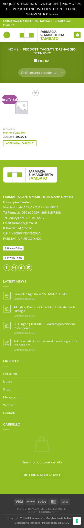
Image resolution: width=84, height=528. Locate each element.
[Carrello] (77, 35)
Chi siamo (10, 373)
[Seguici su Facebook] (6, 267)
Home (13, 49)
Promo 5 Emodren (14, 132)
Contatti (9, 413)
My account (11, 397)
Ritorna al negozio (42, 475)
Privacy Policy (14, 257)
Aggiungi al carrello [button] (20, 143)
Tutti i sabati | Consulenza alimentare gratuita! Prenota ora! (46, 343)
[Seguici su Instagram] (14, 267)
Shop (6, 389)
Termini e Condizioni (42, 511)
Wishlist (9, 405)
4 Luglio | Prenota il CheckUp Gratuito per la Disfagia (44, 309)
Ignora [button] (53, 14)
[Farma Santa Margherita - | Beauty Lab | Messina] (42, 35)
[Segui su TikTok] (21, 267)
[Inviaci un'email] (28, 267)
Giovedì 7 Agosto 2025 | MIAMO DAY (40, 294)
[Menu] (6, 35)
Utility (7, 381)
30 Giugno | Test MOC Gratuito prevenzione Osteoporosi (45, 326)
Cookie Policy (14, 248)
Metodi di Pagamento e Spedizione (41, 508)
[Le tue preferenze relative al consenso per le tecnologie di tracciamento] (77, 521)
